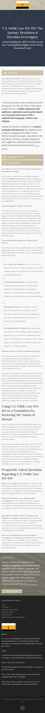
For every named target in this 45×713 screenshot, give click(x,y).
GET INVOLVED (12, 591)
